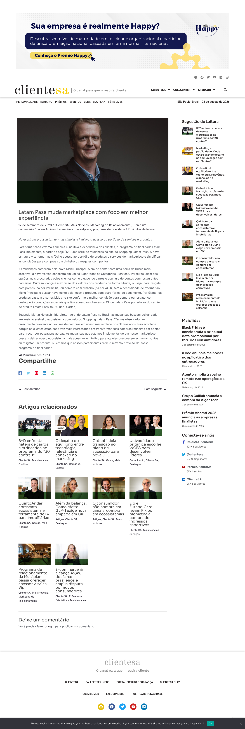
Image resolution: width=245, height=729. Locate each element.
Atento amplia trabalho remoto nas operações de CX (203, 379)
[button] (225, 90)
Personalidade (26, 101)
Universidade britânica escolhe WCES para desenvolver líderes (145, 448)
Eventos (75, 101)
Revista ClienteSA (200, 442)
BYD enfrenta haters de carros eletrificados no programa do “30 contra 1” (34, 448)
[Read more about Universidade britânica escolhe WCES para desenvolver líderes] (145, 425)
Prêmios (61, 101)
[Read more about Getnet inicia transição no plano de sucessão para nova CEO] (109, 425)
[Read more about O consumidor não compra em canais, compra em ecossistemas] (109, 488)
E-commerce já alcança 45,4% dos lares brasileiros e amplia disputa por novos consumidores (69, 580)
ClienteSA (158, 90)
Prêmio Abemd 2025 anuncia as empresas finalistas (199, 417)
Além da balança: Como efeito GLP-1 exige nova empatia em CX (71, 508)
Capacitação (136, 460)
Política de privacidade (147, 693)
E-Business (75, 596)
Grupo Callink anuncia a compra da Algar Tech (202, 398)
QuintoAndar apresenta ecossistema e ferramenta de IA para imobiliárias (33, 510)
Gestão (59, 467)
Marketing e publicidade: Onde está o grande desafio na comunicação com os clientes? (210, 155)
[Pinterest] (36, 373)
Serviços (134, 533)
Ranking (46, 101)
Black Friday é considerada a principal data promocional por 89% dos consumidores (202, 334)
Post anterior (29, 389)
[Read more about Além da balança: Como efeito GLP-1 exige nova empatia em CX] (71, 488)
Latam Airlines (46, 229)
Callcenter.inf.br (97, 682)
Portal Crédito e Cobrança (135, 682)
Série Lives (115, 101)
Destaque (74, 463)
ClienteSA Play (94, 101)
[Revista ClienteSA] (183, 442)
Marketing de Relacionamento (110, 225)
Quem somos (91, 693)
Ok (210, 723)
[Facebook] (20, 373)
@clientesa (195, 454)
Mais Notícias (79, 225)
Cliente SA (62, 225)
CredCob (204, 90)
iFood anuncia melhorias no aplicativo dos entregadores (202, 357)
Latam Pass (65, 229)
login (51, 626)
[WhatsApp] (52, 373)
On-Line (23, 464)
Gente (109, 460)
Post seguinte (155, 389)
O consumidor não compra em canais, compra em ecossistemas (108, 508)
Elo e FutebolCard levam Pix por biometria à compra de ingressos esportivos (141, 514)
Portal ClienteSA (199, 467)
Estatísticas (62, 600)
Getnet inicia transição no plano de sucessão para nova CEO (106, 448)
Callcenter (181, 90)
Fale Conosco (115, 693)
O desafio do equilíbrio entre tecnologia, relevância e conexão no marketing (69, 450)
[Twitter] (28, 373)
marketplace (83, 229)
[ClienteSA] (183, 479)
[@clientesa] (183, 454)
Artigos (59, 519)
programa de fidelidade (109, 229)
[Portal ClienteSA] (183, 466)
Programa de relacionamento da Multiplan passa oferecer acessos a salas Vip (33, 578)
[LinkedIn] (44, 373)
